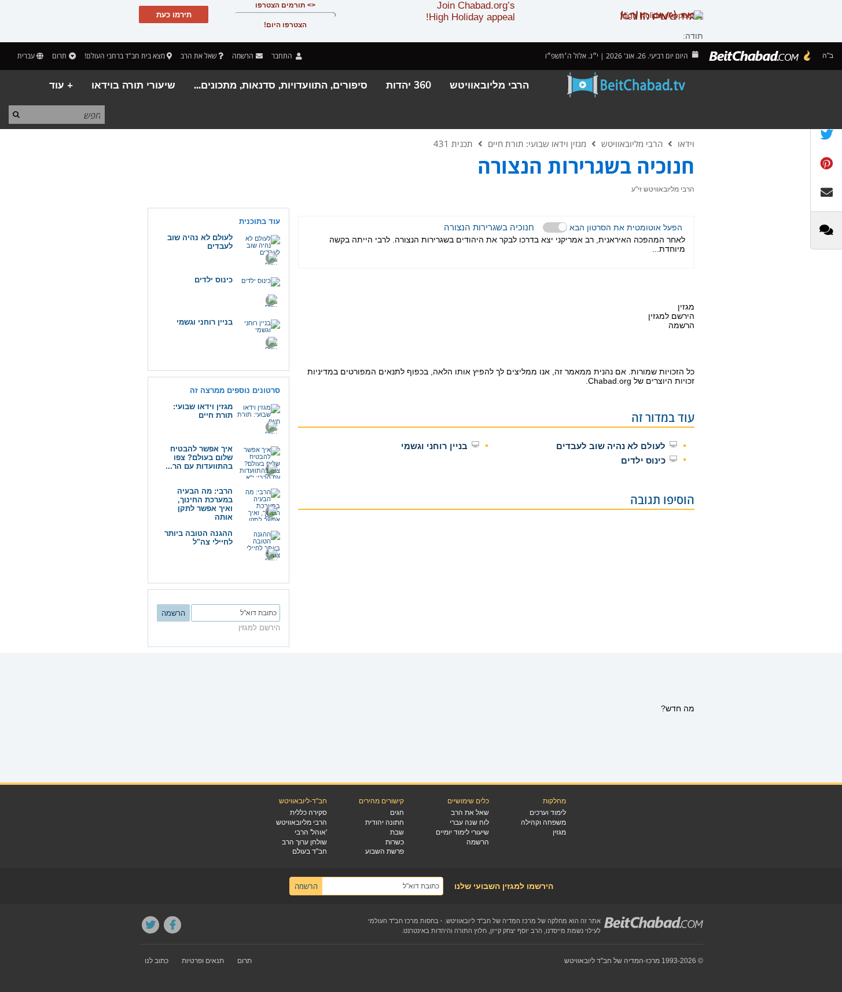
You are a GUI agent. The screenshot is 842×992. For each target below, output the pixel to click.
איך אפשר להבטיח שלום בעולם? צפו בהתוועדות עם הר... (199, 457)
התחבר (282, 56)
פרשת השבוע (384, 851)
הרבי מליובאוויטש (489, 85)
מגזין (559, 832)
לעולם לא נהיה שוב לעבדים (610, 446)
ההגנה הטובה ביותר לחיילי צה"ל (198, 537)
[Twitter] (150, 925)
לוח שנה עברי (469, 822)
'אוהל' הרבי (311, 832)
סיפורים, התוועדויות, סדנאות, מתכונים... (280, 85)
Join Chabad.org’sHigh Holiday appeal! (470, 11)
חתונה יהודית (384, 822)
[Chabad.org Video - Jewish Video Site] (627, 85)
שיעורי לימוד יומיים (462, 832)
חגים (397, 813)
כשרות (394, 842)
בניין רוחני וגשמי (434, 446)
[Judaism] (760, 56)
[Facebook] (172, 925)
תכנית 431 (453, 143)
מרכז (653, 961)
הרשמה (477, 842)
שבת (397, 832)
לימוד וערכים (548, 813)
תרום (59, 56)
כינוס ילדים (643, 460)
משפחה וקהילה (543, 822)
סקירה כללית (308, 813)
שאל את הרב (198, 56)
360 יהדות (408, 85)
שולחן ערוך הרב (304, 842)
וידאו (686, 143)
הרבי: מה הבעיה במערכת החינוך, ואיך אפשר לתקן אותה (205, 504)
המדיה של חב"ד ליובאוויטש (604, 961)
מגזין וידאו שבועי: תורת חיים (537, 143)
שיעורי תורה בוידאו (133, 85)
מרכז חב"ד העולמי (393, 920)
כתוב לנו (156, 961)
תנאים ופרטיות (203, 961)
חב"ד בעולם (309, 851)
